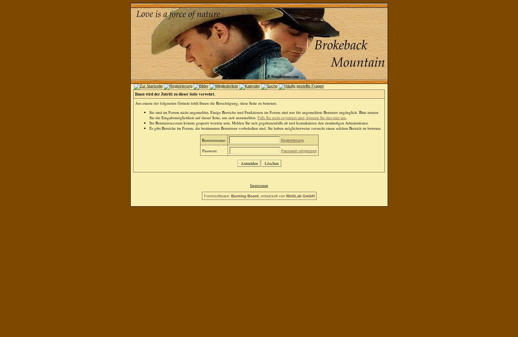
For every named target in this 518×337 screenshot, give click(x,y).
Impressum (259, 185)
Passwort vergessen (299, 151)
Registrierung (292, 140)
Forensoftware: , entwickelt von (259, 196)
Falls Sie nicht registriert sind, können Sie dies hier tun (302, 117)
